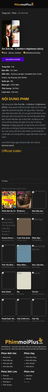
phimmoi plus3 (8, 145)
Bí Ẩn (5, 53)
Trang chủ (6, 13)
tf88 (25, 385)
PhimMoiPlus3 (5, 347)
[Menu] (3, 4)
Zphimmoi (29, 376)
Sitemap (28, 379)
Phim (14, 13)
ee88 (36, 387)
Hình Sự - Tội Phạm (15, 53)
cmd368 (37, 385)
